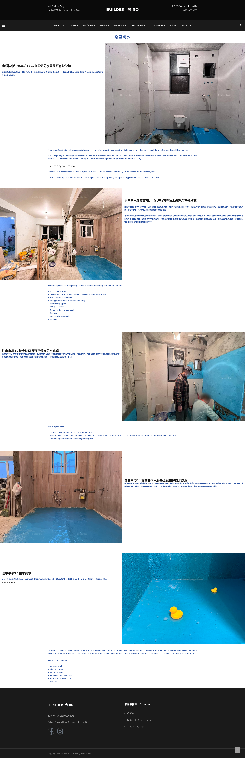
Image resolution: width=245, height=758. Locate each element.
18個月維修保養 (137, 25)
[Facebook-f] (51, 731)
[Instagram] (60, 731)
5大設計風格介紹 (156, 25)
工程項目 (72, 25)
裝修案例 (103, 25)
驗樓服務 (173, 25)
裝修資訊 (185, 25)
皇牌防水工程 (88, 25)
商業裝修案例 (119, 25)
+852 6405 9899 (189, 10)
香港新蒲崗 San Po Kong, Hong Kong (64, 10)
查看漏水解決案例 (8, 582)
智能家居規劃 (59, 25)
